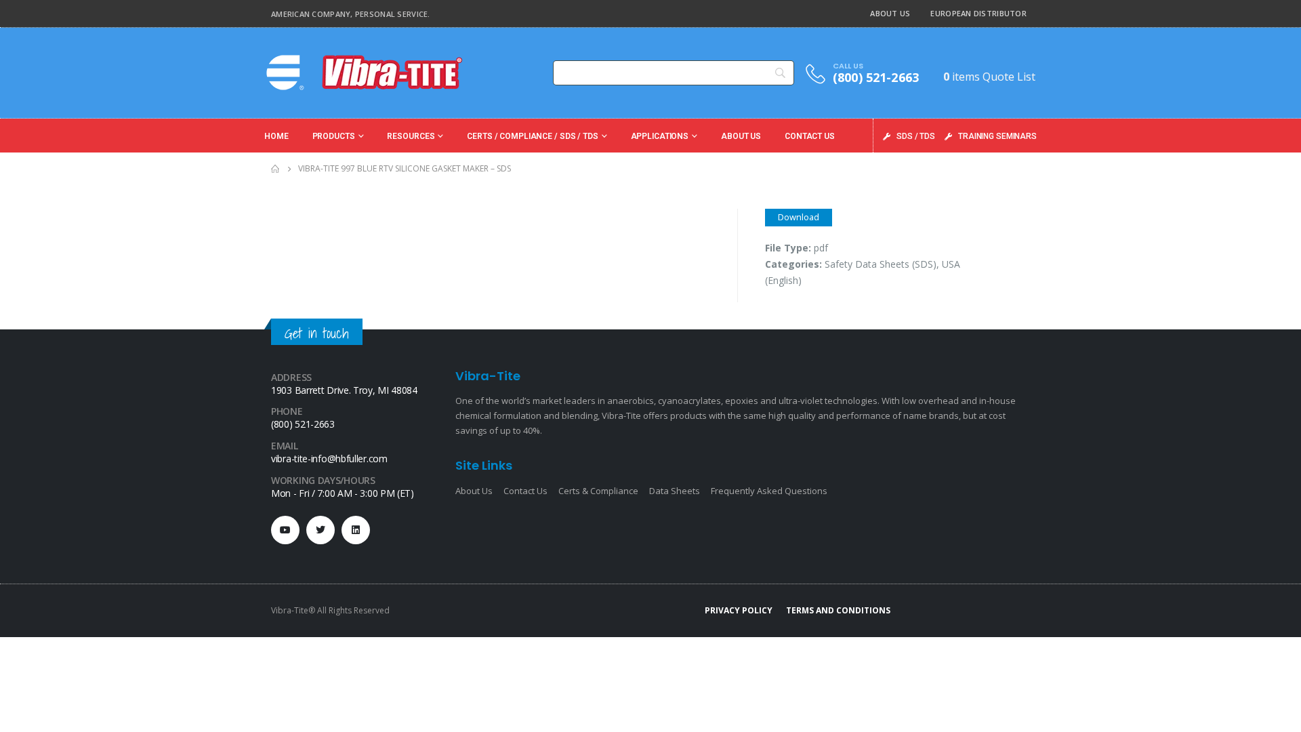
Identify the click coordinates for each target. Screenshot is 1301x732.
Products (333, 136)
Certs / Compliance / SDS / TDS (532, 136)
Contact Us (810, 136)
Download (798, 217)
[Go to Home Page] (275, 169)
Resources (410, 136)
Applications (660, 136)
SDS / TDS (915, 136)
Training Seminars (997, 136)
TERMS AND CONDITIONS (838, 610)
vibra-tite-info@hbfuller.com (329, 458)
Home (276, 136)
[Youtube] (285, 530)
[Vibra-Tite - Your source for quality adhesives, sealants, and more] (366, 72)
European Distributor (978, 13)
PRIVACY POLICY (738, 610)
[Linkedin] (356, 530)
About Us (890, 13)
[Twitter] (320, 530)
